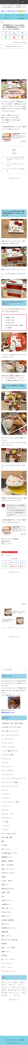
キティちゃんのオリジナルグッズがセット (15, 164)
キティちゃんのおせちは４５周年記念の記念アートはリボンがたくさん (15, 158)
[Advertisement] (14, 64)
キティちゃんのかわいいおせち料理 (15, 169)
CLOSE (14, 153)
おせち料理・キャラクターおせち (10, 552)
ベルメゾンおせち (6, 555)
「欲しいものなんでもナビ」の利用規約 (14, 1040)
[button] (22, 37)
